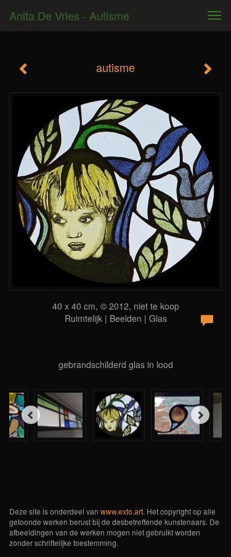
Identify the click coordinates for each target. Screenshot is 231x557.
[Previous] (31, 415)
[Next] (200, 415)
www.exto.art (121, 511)
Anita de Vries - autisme (69, 15)
